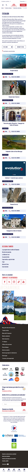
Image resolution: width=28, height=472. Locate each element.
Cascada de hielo (5, 257)
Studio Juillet (5, 460)
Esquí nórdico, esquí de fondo (8, 259)
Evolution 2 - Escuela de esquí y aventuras (14, 178)
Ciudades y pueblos (5, 1)
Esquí (3, 262)
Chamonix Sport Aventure (14, 97)
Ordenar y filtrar (20, 47)
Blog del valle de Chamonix (8, 327)
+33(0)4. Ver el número (15, 77)
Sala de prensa (5, 338)
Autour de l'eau (5, 264)
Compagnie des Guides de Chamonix (14, 231)
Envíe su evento (6, 350)
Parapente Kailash (14, 70)
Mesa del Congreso (6, 333)
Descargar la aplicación (8, 411)
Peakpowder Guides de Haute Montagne (14, 151)
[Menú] (2, 5)
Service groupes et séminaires (9, 352)
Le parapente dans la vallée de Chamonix (10, 250)
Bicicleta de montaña (6, 252)
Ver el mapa (5, 47)
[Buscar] (6, 5)
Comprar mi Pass (7, 391)
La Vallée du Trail (5, 254)
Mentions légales (6, 456)
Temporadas (22, 1)
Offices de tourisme (7, 344)
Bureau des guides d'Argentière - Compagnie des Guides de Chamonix (14, 124)
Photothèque (5, 347)
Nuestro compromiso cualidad (9, 454)
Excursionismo (5, 267)
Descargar (4, 355)
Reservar (23, 5)
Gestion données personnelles (9, 458)
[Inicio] (14, 5)
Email (6, 77)
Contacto (4, 464)
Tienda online (5, 330)
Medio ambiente (6, 336)
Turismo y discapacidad (8, 358)
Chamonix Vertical (14, 204)
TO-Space (4, 341)
